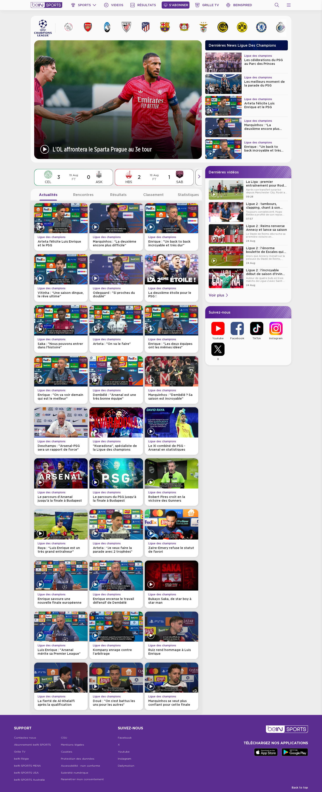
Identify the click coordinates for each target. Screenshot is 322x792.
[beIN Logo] (46, 5)
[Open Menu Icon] (288, 5)
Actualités (48, 195)
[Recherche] (277, 5)
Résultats (118, 195)
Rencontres (83, 195)
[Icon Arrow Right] (283, 27)
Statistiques (188, 195)
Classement (153, 195)
